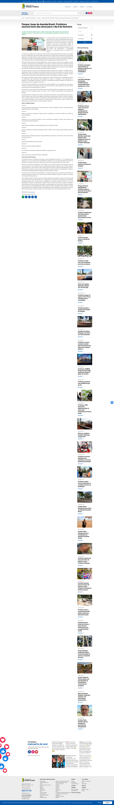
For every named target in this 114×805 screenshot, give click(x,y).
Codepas (41, 796)
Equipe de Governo (74, 783)
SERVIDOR (84, 787)
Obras (41, 791)
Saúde (57, 791)
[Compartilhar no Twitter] (29, 197)
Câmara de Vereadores (44, 795)
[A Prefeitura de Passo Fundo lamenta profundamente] (72, 761)
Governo (75, 6)
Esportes (41, 787)
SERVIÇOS (84, 785)
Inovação (57, 788)
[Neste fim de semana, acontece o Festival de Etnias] (58, 761)
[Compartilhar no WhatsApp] (32, 197)
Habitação (42, 788)
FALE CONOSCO (85, 779)
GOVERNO (73, 779)
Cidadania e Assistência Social (61, 782)
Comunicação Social (59, 783)
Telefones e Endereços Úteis (86, 782)
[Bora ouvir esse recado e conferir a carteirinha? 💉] (85, 761)
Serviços (54, 1)
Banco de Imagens (74, 789)
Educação (57, 786)
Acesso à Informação (68, 1)
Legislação (82, 1)
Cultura (41, 783)
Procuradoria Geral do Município (62, 793)
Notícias (39, 17)
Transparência (60, 1)
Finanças (57, 787)
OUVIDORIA (73, 785)
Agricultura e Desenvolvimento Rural (62, 781)
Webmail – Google (85, 789)
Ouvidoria (82, 6)
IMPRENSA (73, 787)
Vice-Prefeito (73, 782)
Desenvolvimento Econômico (45, 785)
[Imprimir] (23, 197)
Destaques (87, 1)
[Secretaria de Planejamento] (30, 7)
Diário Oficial (76, 1)
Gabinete (57, 785)
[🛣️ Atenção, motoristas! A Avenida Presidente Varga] (85, 747)
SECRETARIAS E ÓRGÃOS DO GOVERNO (47, 779)
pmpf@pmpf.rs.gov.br (26, 793)
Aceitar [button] (107, 802)
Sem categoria (31, 192)
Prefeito (72, 781)
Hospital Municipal (43, 797)
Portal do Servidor (94, 1)
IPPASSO (57, 797)
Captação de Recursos (44, 782)
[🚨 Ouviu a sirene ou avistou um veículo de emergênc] (72, 747)
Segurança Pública (43, 792)
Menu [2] (29, 1)
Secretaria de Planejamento (30, 17)
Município (50, 1)
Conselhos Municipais (60, 796)
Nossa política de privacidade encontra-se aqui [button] (82, 802)
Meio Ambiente (42, 789)
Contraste (46, 1)
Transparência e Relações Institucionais (63, 792)
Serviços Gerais (43, 793)
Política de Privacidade (76, 792)
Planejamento (58, 789)
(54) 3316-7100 (27, 787)
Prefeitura (67, 6)
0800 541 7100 (27, 791)
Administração (42, 781)
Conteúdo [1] (24, 1)
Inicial (23, 17)
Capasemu (58, 795)
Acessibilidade (39, 1)
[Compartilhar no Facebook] (26, 197)
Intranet (83, 790)
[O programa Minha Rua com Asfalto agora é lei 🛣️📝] (58, 747)
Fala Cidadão (89, 6)
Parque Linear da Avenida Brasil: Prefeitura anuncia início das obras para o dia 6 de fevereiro (60, 17)
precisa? (25, 13)
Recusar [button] (100, 802)
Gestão (41, 786)
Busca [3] (33, 1)
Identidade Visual (74, 790)
